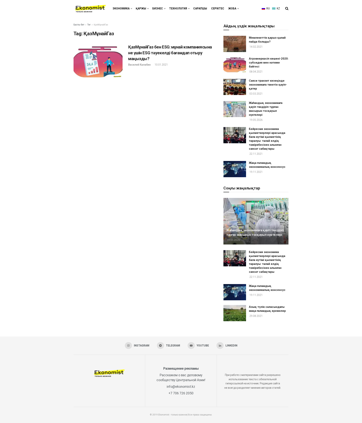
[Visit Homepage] (90, 9)
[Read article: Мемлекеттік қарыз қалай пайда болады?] (234, 44)
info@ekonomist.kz (181, 387)
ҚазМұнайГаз (101, 24)
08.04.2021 (256, 71)
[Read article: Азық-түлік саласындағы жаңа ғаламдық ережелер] (234, 313)
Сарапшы (200, 8)
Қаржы (141, 8)
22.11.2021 (256, 153)
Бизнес (157, 8)
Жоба (232, 8)
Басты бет (79, 24)
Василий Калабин (139, 64)
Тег (89, 24)
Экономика (121, 8)
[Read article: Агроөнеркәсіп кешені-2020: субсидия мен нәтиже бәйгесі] (234, 65)
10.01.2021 (161, 64)
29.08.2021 (256, 315)
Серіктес (217, 8)
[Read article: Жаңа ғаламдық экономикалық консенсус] (234, 169)
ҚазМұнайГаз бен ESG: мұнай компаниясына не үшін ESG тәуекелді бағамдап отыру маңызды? (170, 53)
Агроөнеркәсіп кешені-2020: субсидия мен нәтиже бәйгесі (268, 62)
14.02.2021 (256, 46)
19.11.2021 (256, 171)
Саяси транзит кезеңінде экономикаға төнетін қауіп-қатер (268, 84)
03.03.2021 (256, 93)
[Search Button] (286, 8)
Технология (178, 8)
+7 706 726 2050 (181, 393)
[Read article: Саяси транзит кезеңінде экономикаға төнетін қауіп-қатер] (234, 87)
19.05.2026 (256, 119)
